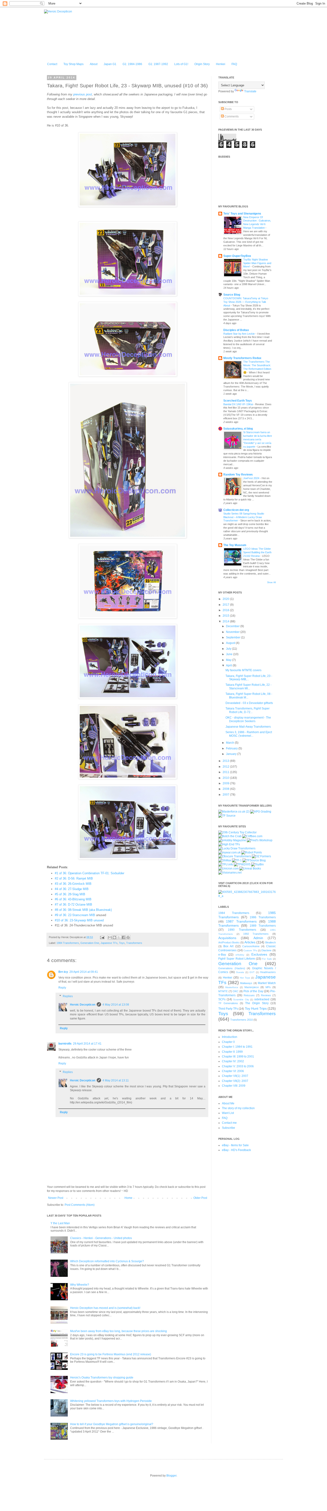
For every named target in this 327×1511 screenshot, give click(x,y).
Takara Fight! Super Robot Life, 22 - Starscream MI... (248, 686)
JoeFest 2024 (251, 478)
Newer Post (55, 1198)
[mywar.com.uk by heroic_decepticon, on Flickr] (229, 852)
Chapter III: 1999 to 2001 (238, 1056)
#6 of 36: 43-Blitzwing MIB (73, 899)
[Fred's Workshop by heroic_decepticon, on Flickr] (259, 840)
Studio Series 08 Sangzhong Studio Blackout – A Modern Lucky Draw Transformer (243, 517)
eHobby (240, 954)
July (229, 648)
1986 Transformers (263, 917)
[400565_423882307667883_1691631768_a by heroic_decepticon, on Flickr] (247, 896)
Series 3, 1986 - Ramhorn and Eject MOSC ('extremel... (249, 734)
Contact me (229, 1122)
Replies (68, 996)
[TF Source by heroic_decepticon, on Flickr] (227, 815)
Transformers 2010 (241, 1019)
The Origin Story (257, 1003)
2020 (226, 599)
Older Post (200, 1198)
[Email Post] (102, 937)
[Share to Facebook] (123, 937)
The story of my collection (238, 1108)
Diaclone (266, 950)
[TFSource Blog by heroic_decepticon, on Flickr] (254, 860)
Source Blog (231, 294)
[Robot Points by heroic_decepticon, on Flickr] (251, 852)
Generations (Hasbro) (231, 968)
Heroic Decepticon (82, 1004)
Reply (62, 987)
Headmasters (268, 972)
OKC (235, 991)
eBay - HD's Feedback (236, 1150)
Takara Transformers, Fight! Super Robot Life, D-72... (248, 710)
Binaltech (270, 942)
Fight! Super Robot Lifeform (236, 958)
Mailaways (246, 983)
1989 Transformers (263, 925)
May (229, 660)
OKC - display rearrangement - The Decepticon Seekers (248, 719)
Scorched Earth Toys (237, 400)
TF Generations (228, 1003)
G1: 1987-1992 (158, 64)
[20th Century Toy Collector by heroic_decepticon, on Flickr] (237, 832)
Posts (228, 109)
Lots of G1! (181, 64)
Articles (249, 942)
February (232, 748)
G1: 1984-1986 (132, 64)
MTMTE (223, 991)
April (229, 665)
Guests (240, 972)
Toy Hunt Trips (256, 1008)
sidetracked (261, 999)
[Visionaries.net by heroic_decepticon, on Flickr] (230, 872)
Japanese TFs (109, 942)
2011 (226, 772)
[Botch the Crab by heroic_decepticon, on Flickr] (230, 836)
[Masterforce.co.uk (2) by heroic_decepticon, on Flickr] (233, 811)
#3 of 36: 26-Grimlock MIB (73, 884)
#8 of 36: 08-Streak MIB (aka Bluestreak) (83, 910)
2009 (226, 783)
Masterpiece (251, 987)
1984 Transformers (67, 942)
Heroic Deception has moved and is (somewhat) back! (105, 1308)
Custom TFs (250, 950)
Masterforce (231, 987)
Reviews (266, 995)
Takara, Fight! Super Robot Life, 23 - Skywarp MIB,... (249, 677)
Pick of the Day (253, 991)
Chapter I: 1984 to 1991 (237, 1046)
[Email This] (109, 937)
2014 (226, 621)
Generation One (89, 942)
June (229, 654)
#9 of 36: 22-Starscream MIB (75, 915)
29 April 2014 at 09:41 (83, 972)
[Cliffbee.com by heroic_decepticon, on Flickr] (252, 836)
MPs (268, 987)
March (230, 742)
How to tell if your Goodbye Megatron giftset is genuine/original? (111, 1424)
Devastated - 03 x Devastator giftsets (249, 703)
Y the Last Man (60, 1223)
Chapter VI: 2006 (233, 1071)
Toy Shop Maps (73, 64)
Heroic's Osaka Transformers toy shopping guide (101, 1377)
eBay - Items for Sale (235, 1145)
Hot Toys (245, 977)
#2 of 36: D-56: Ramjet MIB (74, 878)
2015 (226, 615)
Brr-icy (63, 972)
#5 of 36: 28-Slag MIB (70, 894)
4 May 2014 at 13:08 (115, 1004)
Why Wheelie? (79, 1284)
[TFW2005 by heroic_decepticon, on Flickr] (242, 864)
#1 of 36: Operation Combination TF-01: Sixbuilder (89, 873)
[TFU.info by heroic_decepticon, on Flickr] (225, 864)
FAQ (234, 64)
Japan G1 (110, 64)
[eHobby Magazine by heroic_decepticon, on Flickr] (232, 840)
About (93, 64)
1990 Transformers (242, 929)
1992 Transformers (256, 933)
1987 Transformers (241, 921)
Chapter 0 (228, 1042)
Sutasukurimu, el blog (238, 428)
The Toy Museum (234, 545)
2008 (226, 789)
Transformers (134, 942)
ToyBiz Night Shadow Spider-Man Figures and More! (257, 263)
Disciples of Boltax (236, 330)
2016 (226, 610)
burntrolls (65, 1043)
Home (128, 1198)
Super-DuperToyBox (237, 256)
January (231, 754)
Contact (52, 64)
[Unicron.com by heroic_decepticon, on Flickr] (228, 868)
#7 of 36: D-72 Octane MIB (73, 904)
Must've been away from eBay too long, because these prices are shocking (118, 1331)
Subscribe (228, 1127)
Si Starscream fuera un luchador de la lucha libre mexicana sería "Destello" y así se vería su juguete (257, 439)
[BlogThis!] (114, 937)
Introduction (229, 1037)
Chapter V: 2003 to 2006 (238, 1066)
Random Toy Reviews (238, 474)
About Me (228, 1103)
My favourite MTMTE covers (243, 670)
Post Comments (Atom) (80, 1205)
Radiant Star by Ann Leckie (239, 333)
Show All (271, 582)
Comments (231, 116)
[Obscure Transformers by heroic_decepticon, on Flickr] (234, 856)
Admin (258, 938)
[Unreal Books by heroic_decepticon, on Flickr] (250, 868)
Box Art (228, 946)
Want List (228, 1113)
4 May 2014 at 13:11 (115, 1080)
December (233, 626)
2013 (226, 761)
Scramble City (241, 999)
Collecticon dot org (236, 510)
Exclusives (259, 954)
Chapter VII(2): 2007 (235, 1081)
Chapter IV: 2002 (233, 1061)
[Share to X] (119, 937)
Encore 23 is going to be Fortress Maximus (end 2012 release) (110, 1354)
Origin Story (202, 64)
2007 (226, 794)
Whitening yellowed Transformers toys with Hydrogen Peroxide (111, 1401)
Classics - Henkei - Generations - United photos (101, 1238)
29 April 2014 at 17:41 (87, 1043)
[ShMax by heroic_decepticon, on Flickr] (224, 860)
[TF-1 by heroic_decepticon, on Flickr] (237, 860)
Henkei (220, 64)
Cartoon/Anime (250, 946)
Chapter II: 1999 (232, 1051)
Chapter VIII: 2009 (233, 1085)
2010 (226, 778)
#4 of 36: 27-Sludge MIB (72, 889)
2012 (226, 766)
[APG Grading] (260, 811)
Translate (250, 91)
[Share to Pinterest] (128, 937)
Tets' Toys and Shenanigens (242, 213)
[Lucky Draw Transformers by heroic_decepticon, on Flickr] (236, 848)
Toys (122, 942)
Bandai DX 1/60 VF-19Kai (238, 404)
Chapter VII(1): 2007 (235, 1076)
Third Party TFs (228, 1008)
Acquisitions (227, 938)
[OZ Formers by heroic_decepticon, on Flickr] (261, 856)
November (233, 632)
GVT (251, 972)
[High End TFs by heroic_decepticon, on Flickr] (229, 844)
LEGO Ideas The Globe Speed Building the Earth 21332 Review (257, 552)
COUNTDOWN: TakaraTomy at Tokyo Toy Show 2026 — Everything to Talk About (245, 302)
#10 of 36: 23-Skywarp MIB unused (79, 920)
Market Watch (267, 983)
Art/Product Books (229, 942)
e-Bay (222, 954)
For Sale (267, 959)
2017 (226, 604)
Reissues (249, 995)
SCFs (222, 999)
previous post (82, 94)
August (231, 643)
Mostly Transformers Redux (242, 358)
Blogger (171, 1475)
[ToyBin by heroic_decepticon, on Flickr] (257, 864)
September (233, 637)
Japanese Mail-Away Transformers (248, 726)
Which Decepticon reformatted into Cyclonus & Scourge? (107, 1261)
